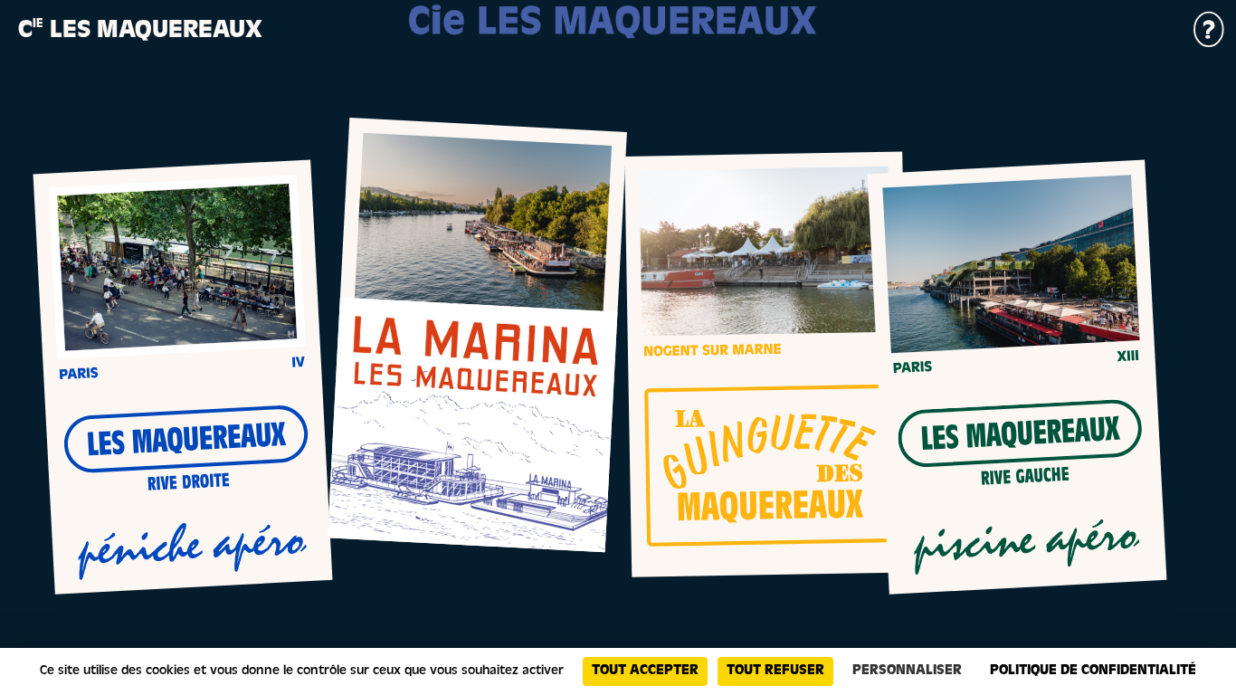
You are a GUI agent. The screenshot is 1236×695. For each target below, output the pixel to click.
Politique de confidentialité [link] (1093, 671)
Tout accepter (645, 671)
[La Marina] (477, 335)
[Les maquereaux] (183, 376)
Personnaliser (907, 671)
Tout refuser (775, 671)
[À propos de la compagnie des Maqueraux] (1210, 45)
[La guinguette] (766, 364)
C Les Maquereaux (140, 32)
